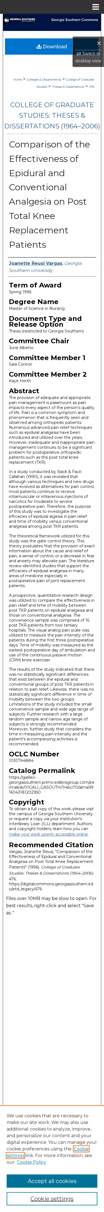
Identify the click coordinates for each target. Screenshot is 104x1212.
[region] (52, 1158)
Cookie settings (52, 1198)
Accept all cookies (52, 1181)
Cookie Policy (31, 1162)
